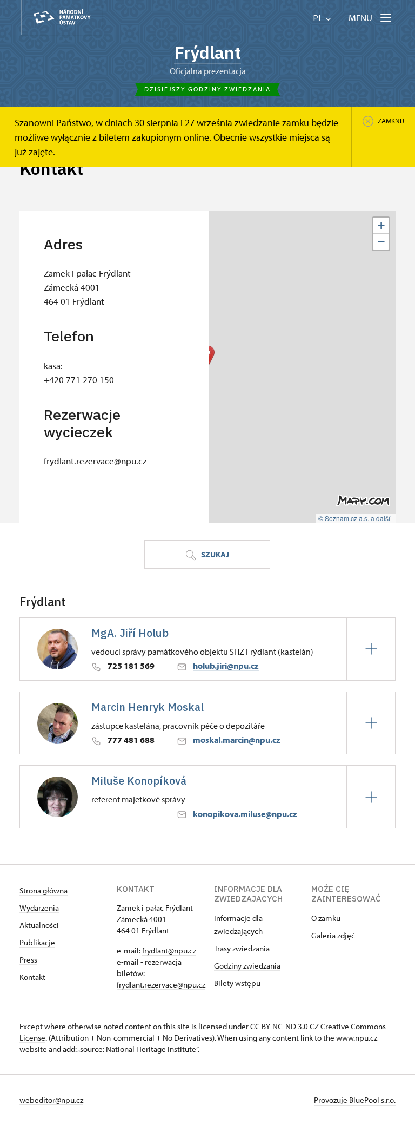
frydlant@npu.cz (169, 950)
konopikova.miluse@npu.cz (245, 813)
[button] (381, 226)
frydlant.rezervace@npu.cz (161, 984)
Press (28, 960)
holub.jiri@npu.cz (226, 665)
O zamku (325, 918)
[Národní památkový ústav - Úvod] (61, 17)
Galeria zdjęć (333, 935)
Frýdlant (207, 52)
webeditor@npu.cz (51, 1100)
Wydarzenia (39, 908)
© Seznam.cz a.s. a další (354, 518)
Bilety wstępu (237, 983)
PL (319, 18)
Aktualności (39, 925)
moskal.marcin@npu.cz (236, 739)
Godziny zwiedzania (247, 965)
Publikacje (37, 942)
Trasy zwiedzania (242, 948)
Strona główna (43, 890)
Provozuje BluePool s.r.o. (355, 1100)
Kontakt (32, 977)
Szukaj (214, 554)
